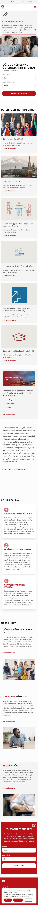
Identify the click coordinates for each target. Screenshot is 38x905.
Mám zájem (6, 75)
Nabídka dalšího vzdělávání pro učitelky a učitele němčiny (16, 309)
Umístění (6, 855)
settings (26, 896)
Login (30, 2)
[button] (35, 7)
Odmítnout (18, 900)
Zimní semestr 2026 (11, 181)
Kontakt (11, 2)
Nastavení (28, 900)
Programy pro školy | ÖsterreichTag (18, 266)
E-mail (5, 846)
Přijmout (8, 900)
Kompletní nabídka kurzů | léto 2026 (18, 351)
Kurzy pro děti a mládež (13, 139)
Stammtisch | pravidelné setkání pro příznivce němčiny (18, 225)
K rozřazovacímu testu (12, 21)
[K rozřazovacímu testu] (4, 14)
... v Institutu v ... (8, 82)
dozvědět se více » (9, 148)
